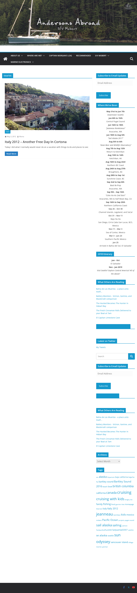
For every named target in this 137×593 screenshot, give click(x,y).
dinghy (127, 500)
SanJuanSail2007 (120, 529)
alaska (103, 477)
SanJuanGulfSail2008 (104, 530)
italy (105, 508)
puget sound (129, 520)
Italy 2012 (112, 508)
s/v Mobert (100, 55)
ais (97, 477)
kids (123, 514)
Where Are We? (34, 55)
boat (110, 486)
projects (121, 520)
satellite (131, 530)
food (113, 504)
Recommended (83, 55)
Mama (21, 136)
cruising (124, 492)
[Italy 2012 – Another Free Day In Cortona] (47, 106)
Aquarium (111, 477)
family (99, 504)
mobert (99, 520)
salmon (124, 526)
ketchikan (117, 515)
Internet (99, 509)
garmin (118, 504)
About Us (15, 55)
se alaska (101, 535)
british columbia (123, 486)
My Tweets (101, 347)
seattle (111, 535)
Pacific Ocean (110, 520)
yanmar (105, 547)
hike (122, 504)
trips (7, 132)
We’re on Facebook (108, 395)
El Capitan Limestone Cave (108, 317)
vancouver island (119, 542)
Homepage (129, 504)
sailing (117, 525)
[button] (21, 55)
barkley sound (106, 481)
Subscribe (103, 95)
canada (111, 493)
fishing (107, 504)
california (101, 492)
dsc (131, 500)
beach (105, 486)
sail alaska (104, 525)
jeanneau (104, 514)
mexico (130, 514)
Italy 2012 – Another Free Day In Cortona (36, 142)
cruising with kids (110, 498)
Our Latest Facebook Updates (113, 326)
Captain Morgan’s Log (60, 55)
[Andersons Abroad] (68, 1)
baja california (121, 477)
